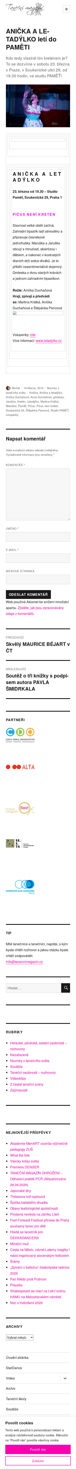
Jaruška (11, 401)
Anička (33, 393)
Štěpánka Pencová (37, 410)
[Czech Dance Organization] (20, 742)
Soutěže (16, 1066)
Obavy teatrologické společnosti (34, 1208)
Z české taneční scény (26, 1084)
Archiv (10, 1388)
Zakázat (38, 1461)
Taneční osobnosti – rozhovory (33, 1072)
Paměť (22, 406)
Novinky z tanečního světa (29, 1060)
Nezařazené (19, 1054)
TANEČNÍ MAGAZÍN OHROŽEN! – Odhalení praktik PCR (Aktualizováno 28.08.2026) (38, 1178)
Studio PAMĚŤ (60, 410)
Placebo (16, 1285)
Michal (16, 388)
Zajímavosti (18, 1090)
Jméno (12, 528)
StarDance (14, 1367)
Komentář (15, 465)
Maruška (11, 406)
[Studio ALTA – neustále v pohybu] (20, 779)
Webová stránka (20, 571)
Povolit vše (38, 1449)
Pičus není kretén (47, 406)
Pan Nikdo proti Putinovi (28, 1279)
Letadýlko (33, 401)
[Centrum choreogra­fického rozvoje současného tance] (20, 852)
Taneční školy (16, 1398)
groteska (58, 397)
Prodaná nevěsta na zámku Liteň (34, 1214)
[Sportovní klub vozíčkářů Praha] (20, 889)
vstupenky (12, 415)
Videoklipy (18, 1078)
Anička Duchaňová (17, 397)
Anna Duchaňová (41, 397)
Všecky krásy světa (24, 1161)
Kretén (21, 401)
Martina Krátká (49, 401)
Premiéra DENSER (24, 1167)
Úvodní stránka (17, 1357)
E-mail (12, 550)
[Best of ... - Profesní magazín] (20, 816)
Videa (10, 1378)
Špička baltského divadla (29, 1202)
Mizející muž (19, 1243)
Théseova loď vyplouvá (27, 1196)
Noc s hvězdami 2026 (26, 1302)
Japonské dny (20, 1190)
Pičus (31, 406)
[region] (38, 1443)
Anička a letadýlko (50, 393)
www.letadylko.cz (49, 340)
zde (33, 334)
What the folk (20, 1155)
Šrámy (15, 1261)
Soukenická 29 (15, 410)
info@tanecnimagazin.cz (24, 961)
